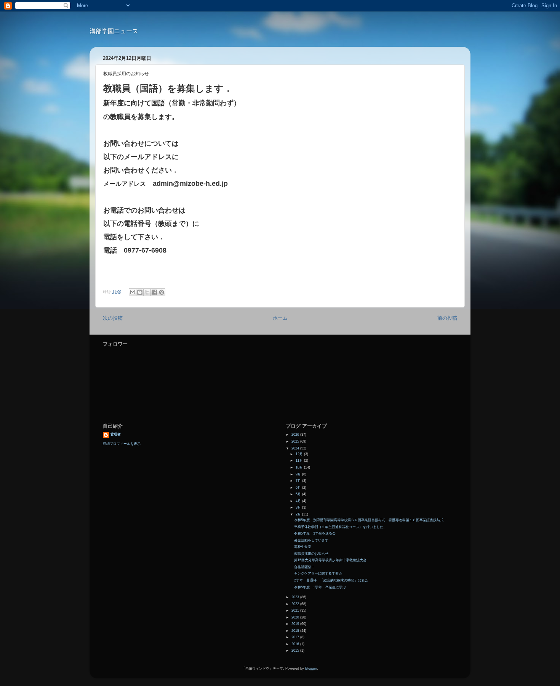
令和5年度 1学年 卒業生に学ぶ (320, 587)
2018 (295, 631)
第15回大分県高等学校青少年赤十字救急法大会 (330, 560)
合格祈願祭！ (304, 567)
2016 (295, 644)
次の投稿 (113, 318)
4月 (299, 501)
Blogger (311, 668)
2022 (295, 604)
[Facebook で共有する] (154, 292)
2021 (295, 610)
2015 (295, 650)
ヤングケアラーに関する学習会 (318, 573)
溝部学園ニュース (114, 31)
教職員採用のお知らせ (311, 554)
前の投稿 (447, 318)
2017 (295, 637)
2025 (295, 441)
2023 (295, 597)
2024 (295, 448)
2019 (295, 624)
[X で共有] (147, 292)
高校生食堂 (302, 547)
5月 (299, 494)
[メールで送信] (132, 292)
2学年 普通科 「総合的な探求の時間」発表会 (331, 580)
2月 (299, 514)
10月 (300, 467)
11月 (300, 460)
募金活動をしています (311, 540)
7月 (299, 481)
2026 (295, 434)
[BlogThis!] (140, 292)
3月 (299, 507)
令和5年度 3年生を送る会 (315, 533)
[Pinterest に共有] (161, 292)
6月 (299, 488)
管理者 (115, 434)
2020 (295, 617)
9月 (299, 474)
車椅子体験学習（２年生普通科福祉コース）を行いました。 (340, 527)
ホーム (280, 318)
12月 (300, 454)
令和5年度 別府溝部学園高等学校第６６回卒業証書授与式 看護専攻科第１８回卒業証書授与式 (368, 520)
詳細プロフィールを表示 (122, 444)
